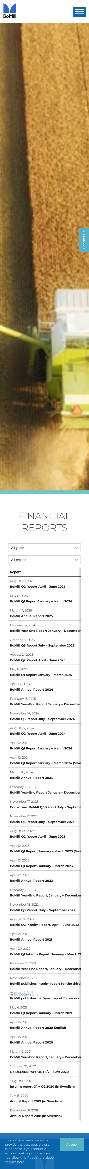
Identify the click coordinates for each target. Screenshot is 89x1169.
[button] (79, 12)
